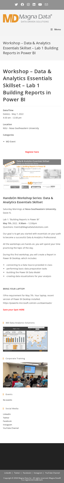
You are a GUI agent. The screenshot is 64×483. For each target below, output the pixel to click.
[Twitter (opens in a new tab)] (17, 4)
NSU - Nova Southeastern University (21, 128)
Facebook (7, 421)
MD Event (10, 141)
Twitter (6, 417)
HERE (21, 309)
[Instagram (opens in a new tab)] (28, 4)
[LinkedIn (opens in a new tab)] (34, 4)
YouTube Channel (11, 428)
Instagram (7, 424)
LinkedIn (7, 414)
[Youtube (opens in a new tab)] (40, 4)
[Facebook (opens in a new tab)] (22, 4)
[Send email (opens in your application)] (46, 4)
